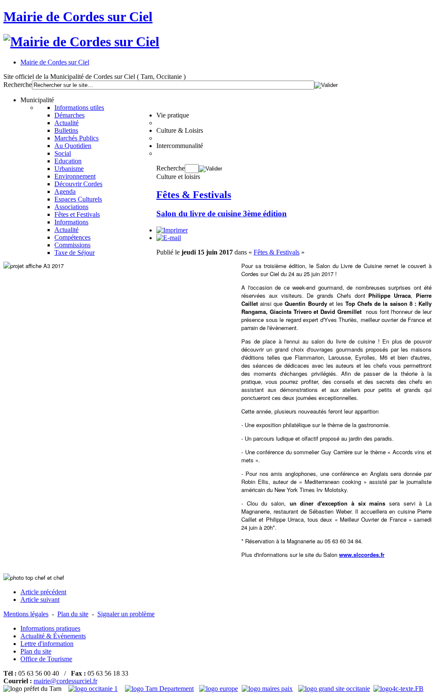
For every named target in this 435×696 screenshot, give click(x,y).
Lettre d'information (46, 643)
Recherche (17, 84)
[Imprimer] (172, 230)
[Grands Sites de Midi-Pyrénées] (334, 688)
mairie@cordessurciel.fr (65, 681)
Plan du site (72, 614)
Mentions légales (25, 614)
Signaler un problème (126, 614)
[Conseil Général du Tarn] (160, 688)
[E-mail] (168, 237)
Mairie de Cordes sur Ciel (78, 16)
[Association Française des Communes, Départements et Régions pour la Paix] (268, 688)
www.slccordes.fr (361, 555)
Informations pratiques (50, 628)
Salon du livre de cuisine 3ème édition (221, 213)
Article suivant (39, 599)
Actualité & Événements (53, 636)
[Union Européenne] (219, 688)
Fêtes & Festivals (193, 194)
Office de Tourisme (46, 658)
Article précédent (43, 591)
